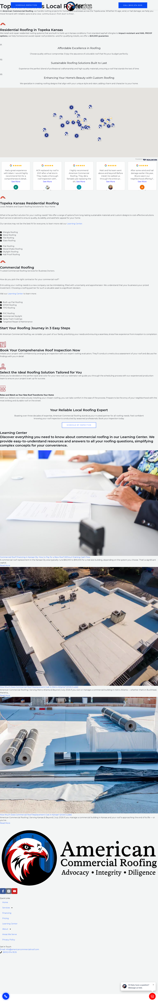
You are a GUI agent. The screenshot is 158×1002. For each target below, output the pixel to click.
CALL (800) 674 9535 (132, 5)
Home (28, 13)
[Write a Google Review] (11, 166)
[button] (62, 125)
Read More (5, 565)
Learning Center (78, 13)
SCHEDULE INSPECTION (26, 5)
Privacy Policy (126, 13)
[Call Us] (5, 996)
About (93, 13)
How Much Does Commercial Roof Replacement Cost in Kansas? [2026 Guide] (36, 815)
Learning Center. (75, 224)
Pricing (64, 13)
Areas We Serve (109, 13)
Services (38, 13)
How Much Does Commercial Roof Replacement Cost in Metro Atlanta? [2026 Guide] (39, 687)
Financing (52, 13)
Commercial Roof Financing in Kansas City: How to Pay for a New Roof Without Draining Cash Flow (45, 557)
